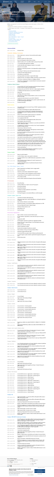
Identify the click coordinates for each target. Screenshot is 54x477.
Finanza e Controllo (12, 35)
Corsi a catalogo (15, 1)
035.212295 (33, 461)
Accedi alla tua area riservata (13, 43)
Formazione (10, 6)
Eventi (39, 1)
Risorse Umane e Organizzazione (14, 40)
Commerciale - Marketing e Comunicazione (16, 32)
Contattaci (31, 458)
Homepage (6, 6)
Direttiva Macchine (12, 34)
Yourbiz (33, 464)
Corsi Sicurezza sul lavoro (13, 41)
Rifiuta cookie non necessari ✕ (41, 467)
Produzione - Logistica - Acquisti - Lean (15, 39)
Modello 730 (29, 1)
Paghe (35, 1)
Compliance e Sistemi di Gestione (14, 33)
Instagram (35, 463)
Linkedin (33, 463)
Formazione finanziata (22, 1)
